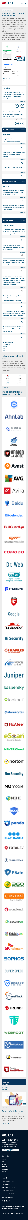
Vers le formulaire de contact (10, 1150)
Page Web (5, 78)
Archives (5, 81)
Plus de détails (6, 388)
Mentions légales (13, 1208)
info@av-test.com (9, 1191)
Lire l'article (5, 1123)
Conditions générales (8, 1206)
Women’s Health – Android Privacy (13, 1111)
